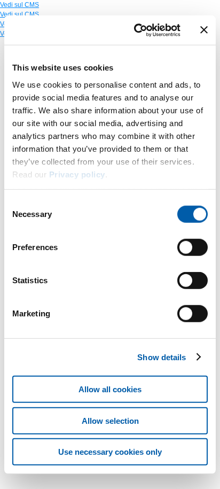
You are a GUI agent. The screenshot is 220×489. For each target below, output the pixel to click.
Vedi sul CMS (19, 5)
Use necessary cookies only (110, 451)
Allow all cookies (110, 389)
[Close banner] (204, 30)
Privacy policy (77, 173)
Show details (161, 356)
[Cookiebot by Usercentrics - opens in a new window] (136, 30)
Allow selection (110, 420)
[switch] (192, 247)
